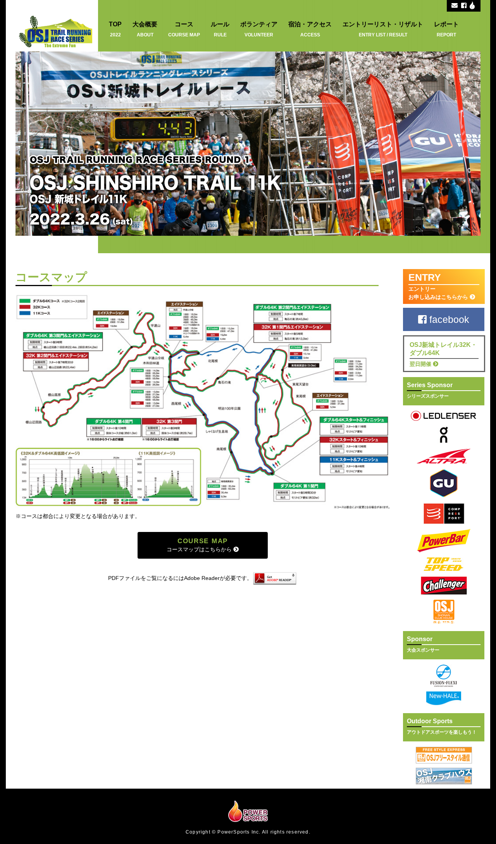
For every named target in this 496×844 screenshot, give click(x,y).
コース (184, 29)
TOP (115, 29)
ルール (220, 29)
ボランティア (258, 29)
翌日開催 (443, 354)
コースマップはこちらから (200, 544)
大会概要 (145, 29)
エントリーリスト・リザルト (383, 29)
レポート (446, 29)
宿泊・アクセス (310, 29)
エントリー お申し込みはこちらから (439, 286)
